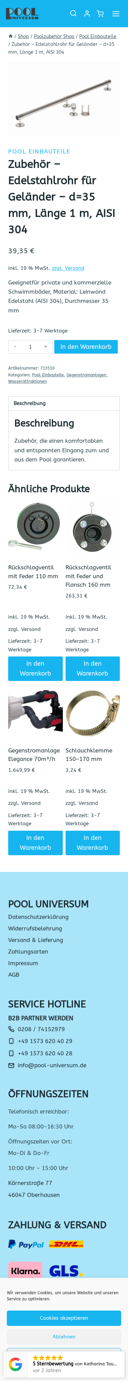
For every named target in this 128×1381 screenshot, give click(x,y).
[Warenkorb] (99, 13)
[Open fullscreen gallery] (113, 128)
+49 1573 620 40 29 (45, 1041)
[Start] (10, 36)
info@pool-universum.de (52, 1065)
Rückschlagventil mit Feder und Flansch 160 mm (88, 576)
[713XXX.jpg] (64, 98)
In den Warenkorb (86, 347)
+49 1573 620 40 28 (45, 1053)
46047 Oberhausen (34, 1194)
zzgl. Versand (68, 268)
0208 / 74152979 (41, 1029)
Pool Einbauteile (39, 151)
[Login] (87, 13)
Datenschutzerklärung (38, 916)
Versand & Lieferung (35, 940)
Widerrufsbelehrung (35, 928)
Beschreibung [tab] (30, 403)
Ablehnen (64, 1337)
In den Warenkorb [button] (35, 668)
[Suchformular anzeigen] (73, 13)
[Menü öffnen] (116, 13)
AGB (13, 974)
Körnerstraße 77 (30, 1183)
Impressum (23, 963)
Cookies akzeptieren (64, 1318)
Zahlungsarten (28, 951)
